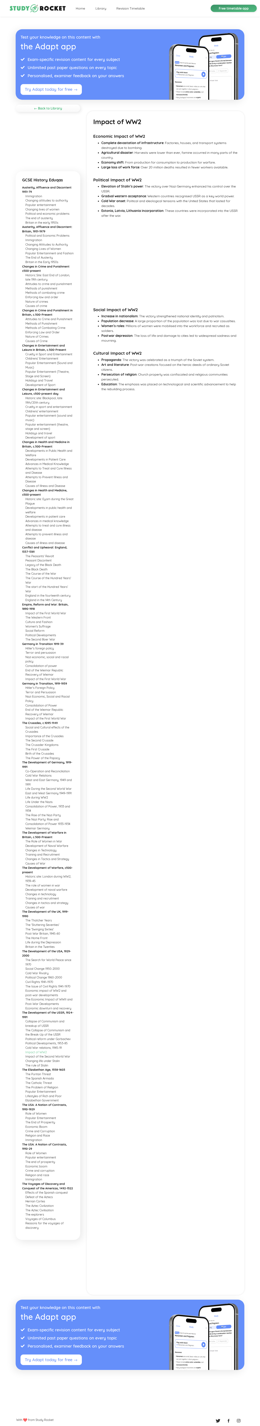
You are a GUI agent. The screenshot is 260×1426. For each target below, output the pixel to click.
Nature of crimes (36, 301)
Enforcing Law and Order (42, 332)
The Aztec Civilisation (39, 1210)
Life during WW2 (36, 797)
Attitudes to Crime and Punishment (48, 319)
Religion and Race (37, 1135)
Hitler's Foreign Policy (39, 688)
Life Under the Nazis (39, 802)
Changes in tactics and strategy (46, 903)
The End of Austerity (39, 257)
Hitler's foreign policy (39, 648)
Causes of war (35, 907)
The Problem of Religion (41, 1087)
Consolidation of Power (41, 705)
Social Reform (34, 631)
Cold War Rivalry (37, 973)
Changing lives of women (42, 209)
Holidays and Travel (39, 380)
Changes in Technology (40, 850)
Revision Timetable (130, 8)
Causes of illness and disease (45, 543)
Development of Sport (40, 385)
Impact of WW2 (36, 1052)
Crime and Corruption (40, 1131)
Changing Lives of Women (43, 249)
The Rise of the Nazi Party (43, 815)
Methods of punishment (41, 288)
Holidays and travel (38, 433)
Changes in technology (40, 894)
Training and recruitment (42, 898)
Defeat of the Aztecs (39, 1197)
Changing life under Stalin (42, 1061)
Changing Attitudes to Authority (46, 244)
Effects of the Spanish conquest (46, 1192)
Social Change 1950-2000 (42, 969)
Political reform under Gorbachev (48, 1039)
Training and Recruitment (42, 854)
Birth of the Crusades (39, 753)
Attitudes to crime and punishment (48, 284)
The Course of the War (40, 573)
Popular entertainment (40, 205)
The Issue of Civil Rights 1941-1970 (47, 986)
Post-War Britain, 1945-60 (42, 933)
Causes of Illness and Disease (45, 486)
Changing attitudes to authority (46, 200)
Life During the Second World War (48, 789)
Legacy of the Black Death (43, 565)
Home (80, 8)
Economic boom (36, 1166)
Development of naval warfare (46, 890)
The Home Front (36, 938)
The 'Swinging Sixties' (39, 929)
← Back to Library (48, 108)
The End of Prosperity (40, 1122)
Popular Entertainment (40, 1091)
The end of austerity (39, 218)
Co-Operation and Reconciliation (47, 771)
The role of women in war (42, 885)
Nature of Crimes (37, 336)
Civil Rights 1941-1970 (39, 982)
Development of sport (40, 437)
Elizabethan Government (42, 1100)
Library (100, 8)
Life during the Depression (43, 942)
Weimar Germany (37, 828)
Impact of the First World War (45, 613)
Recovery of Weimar (39, 674)
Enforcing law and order (41, 297)
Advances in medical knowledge (47, 521)
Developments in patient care (45, 516)
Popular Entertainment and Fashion (49, 253)
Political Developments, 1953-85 (46, 1043)
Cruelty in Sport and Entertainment (48, 354)
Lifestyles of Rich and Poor (43, 1096)
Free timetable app (234, 8)
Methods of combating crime (45, 293)
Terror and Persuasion (40, 692)
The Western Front (38, 617)
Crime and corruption (39, 1170)
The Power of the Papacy (42, 758)
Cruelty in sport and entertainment (48, 407)
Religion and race (37, 1175)
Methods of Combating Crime (45, 328)
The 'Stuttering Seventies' (42, 925)
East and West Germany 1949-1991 (48, 793)
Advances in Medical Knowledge (47, 464)
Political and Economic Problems (47, 235)
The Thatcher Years (38, 920)
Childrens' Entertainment (41, 358)
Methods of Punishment (41, 323)
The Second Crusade (39, 740)
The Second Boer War (40, 639)
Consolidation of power (41, 666)
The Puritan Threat (38, 1074)
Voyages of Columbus (40, 1219)
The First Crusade (37, 749)
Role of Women (36, 1113)
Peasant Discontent (38, 560)
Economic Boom (36, 1127)
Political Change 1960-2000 (43, 977)
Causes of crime (36, 306)
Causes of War (35, 863)
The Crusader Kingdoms (41, 745)
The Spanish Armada (39, 1078)
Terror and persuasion (40, 652)
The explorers (34, 1214)
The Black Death (36, 569)
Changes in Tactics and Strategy (47, 859)
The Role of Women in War (43, 841)
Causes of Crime (36, 341)
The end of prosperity (40, 1162)
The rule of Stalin (36, 1065)
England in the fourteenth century (47, 595)
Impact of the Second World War (47, 1056)
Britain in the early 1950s (41, 222)
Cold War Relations (38, 775)
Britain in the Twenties (40, 947)
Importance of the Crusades (44, 736)
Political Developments (40, 635)
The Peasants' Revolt (39, 556)
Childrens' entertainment (41, 411)
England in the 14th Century (43, 600)
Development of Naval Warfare (46, 846)
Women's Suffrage (38, 626)
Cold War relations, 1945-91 (43, 1048)
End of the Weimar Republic (44, 670)
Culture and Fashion (38, 622)
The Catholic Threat (38, 1083)
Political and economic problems (47, 214)
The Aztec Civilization (39, 1206)
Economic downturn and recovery (48, 1008)
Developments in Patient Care (45, 459)
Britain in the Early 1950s (41, 262)
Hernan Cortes (35, 1201)
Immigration (33, 196)
